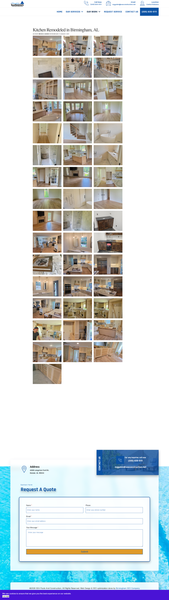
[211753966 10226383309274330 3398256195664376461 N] (47, 133)
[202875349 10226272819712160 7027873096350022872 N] (77, 68)
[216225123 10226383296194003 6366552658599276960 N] (47, 221)
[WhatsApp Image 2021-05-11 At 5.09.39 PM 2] (108, 352)
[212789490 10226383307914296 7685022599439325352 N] (108, 155)
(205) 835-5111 (149, 11)
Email (29, 516)
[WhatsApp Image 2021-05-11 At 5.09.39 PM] (47, 352)
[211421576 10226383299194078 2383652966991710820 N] (77, 111)
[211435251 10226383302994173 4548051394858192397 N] (108, 111)
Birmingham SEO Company (128, 588)
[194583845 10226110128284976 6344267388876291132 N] (77, 46)
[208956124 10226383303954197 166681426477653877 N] (77, 89)
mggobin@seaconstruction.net (130, 467)
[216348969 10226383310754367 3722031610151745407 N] (77, 221)
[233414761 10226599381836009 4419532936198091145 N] (47, 308)
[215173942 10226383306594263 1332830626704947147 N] (77, 199)
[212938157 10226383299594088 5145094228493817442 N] (47, 177)
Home (59, 11)
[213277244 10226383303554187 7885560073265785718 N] (77, 177)
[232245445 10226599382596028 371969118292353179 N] (77, 286)
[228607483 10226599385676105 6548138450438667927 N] (108, 221)
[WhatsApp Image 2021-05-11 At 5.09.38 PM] (77, 330)
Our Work (92, 11)
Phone (88, 505)
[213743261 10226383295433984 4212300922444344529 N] (108, 177)
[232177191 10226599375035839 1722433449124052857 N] (77, 264)
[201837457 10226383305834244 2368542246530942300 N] (47, 68)
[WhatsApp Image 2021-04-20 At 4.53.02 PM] (108, 308)
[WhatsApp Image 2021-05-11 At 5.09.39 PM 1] (77, 352)
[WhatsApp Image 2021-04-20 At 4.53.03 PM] (47, 330)
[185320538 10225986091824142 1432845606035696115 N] (47, 46)
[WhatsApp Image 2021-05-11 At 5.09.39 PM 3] (47, 374)
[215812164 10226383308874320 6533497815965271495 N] (108, 199)
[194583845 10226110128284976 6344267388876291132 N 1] (108, 46)
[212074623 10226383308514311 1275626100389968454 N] (108, 133)
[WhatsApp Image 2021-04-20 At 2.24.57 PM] (77, 308)
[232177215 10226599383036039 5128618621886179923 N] (108, 264)
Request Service (113, 11)
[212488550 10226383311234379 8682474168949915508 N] (47, 155)
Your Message (32, 527)
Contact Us (132, 11)
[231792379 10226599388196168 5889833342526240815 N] (77, 243)
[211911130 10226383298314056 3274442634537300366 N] (77, 133)
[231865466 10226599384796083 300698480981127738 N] (47, 264)
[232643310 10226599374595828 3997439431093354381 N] (108, 286)
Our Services (73, 11)
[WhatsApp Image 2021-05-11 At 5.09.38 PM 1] (108, 330)
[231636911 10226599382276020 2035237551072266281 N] (47, 243)
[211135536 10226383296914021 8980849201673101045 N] (108, 89)
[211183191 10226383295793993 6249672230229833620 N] (47, 111)
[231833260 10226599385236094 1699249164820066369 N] (108, 243)
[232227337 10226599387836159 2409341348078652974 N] (47, 286)
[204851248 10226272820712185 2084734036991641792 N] (47, 89)
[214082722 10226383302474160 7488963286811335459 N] (47, 199)
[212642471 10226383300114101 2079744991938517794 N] (77, 155)
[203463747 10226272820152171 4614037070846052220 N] (108, 68)
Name (29, 505)
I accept (5, 596)
